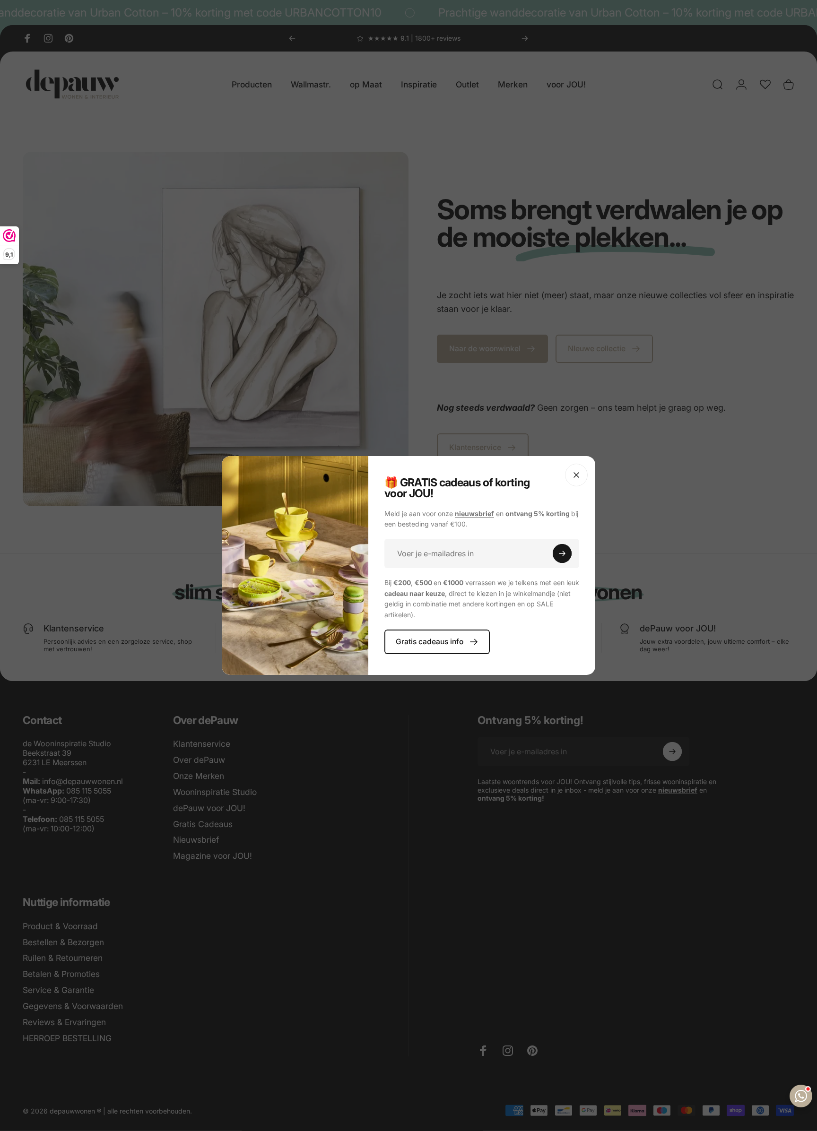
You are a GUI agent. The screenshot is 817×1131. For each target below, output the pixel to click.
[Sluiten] (576, 475)
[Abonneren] (562, 553)
